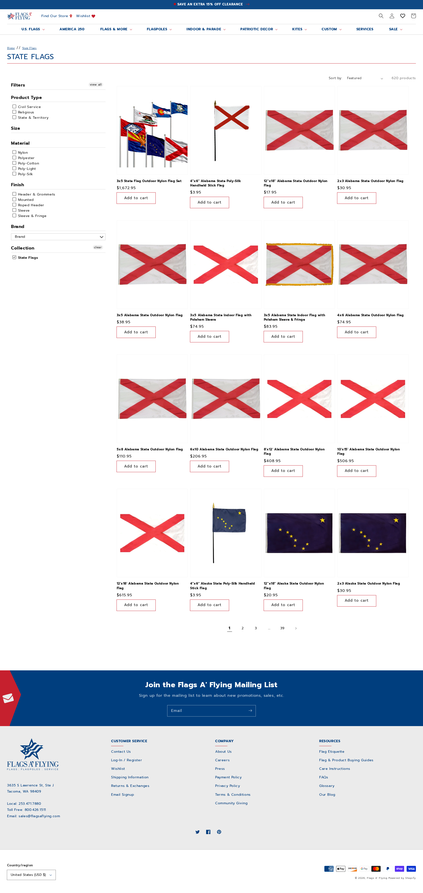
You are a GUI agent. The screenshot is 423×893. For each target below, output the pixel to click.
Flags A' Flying (377, 878)
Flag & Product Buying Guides (346, 760)
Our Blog (327, 794)
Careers (222, 760)
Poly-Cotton (28, 163)
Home (11, 48)
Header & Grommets (36, 194)
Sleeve (23, 210)
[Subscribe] (250, 710)
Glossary (327, 785)
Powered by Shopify (402, 878)
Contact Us (121, 751)
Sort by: (335, 78)
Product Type (26, 97)
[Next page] (295, 628)
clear (98, 247)
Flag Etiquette (331, 751)
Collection (23, 248)
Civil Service (29, 106)
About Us (223, 751)
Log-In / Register (126, 760)
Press (220, 768)
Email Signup (122, 794)
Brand (17, 226)
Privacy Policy (227, 785)
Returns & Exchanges (130, 785)
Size (15, 128)
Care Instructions (334, 768)
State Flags (29, 48)
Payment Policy (228, 777)
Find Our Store (55, 16)
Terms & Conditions (233, 794)
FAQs (323, 777)
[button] (381, 16)
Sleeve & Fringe (32, 215)
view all (96, 84)
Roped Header (30, 205)
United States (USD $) (28, 874)
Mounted (25, 199)
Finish (17, 184)
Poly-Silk (25, 174)
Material (20, 143)
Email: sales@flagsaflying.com (33, 816)
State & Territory (33, 117)
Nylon (22, 152)
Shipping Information (130, 777)
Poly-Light (26, 168)
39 (282, 628)
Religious (25, 112)
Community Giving (231, 803)
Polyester (26, 158)
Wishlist (83, 16)
